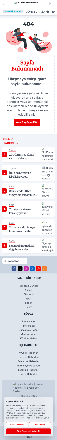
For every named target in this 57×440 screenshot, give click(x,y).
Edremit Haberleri (29, 357)
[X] (20, 268)
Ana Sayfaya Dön (27, 122)
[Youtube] (38, 268)
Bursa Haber (28, 321)
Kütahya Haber (28, 338)
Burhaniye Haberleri (28, 365)
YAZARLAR (13, 261)
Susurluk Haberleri (28, 369)
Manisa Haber (28, 334)
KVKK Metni (40, 424)
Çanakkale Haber (28, 329)
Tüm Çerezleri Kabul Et (28, 431)
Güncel (31, 11)
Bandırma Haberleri (28, 361)
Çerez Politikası (17, 424)
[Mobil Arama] (51, 4)
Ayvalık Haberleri (28, 352)
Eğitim (28, 307)
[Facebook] (14, 268)
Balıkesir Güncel (28, 285)
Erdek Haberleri (29, 374)
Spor (28, 298)
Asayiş (45, 11)
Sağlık (28, 302)
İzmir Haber (28, 325)
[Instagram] (26, 268)
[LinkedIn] (32, 268)
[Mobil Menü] (4, 4)
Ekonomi (29, 294)
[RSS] (44, 268)
